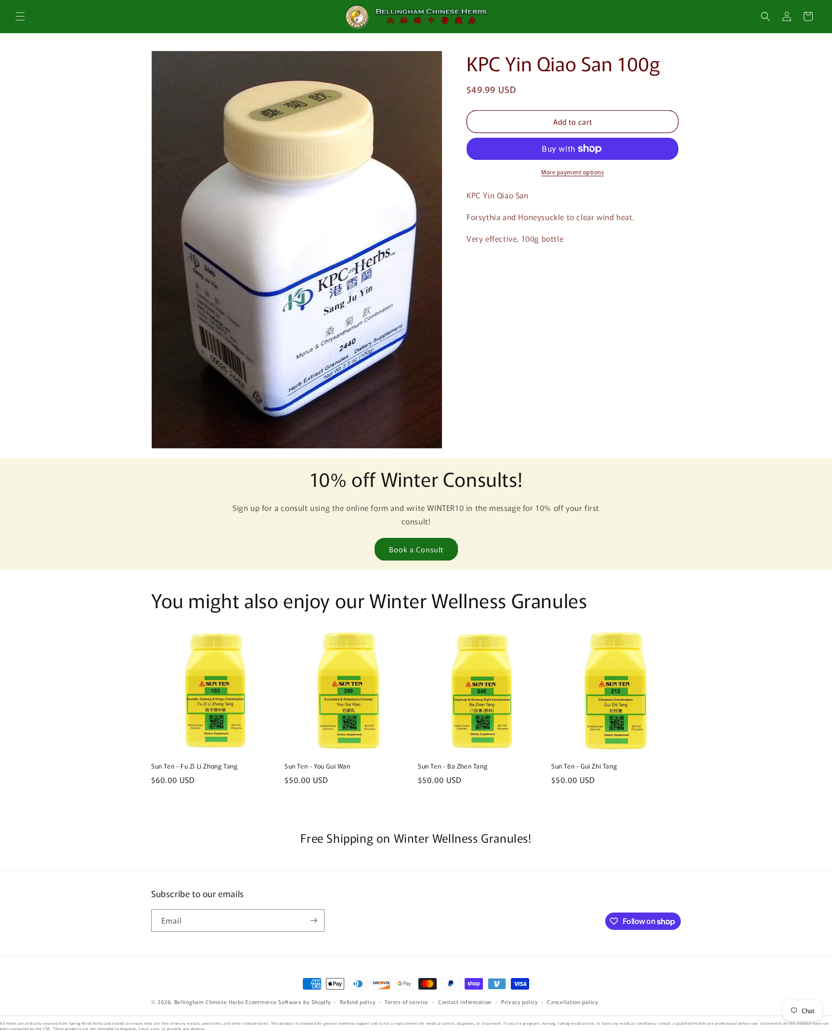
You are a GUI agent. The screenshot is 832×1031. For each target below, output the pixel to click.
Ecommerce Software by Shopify (288, 1001)
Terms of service (407, 1001)
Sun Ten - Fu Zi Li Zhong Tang (194, 766)
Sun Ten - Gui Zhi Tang (584, 766)
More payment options (572, 172)
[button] (20, 16)
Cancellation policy (572, 1001)
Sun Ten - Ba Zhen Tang (452, 766)
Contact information (465, 1001)
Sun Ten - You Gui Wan (318, 766)
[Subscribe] (313, 920)
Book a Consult (416, 549)
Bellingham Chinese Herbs (209, 1001)
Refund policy (357, 1001)
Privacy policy (519, 1001)
